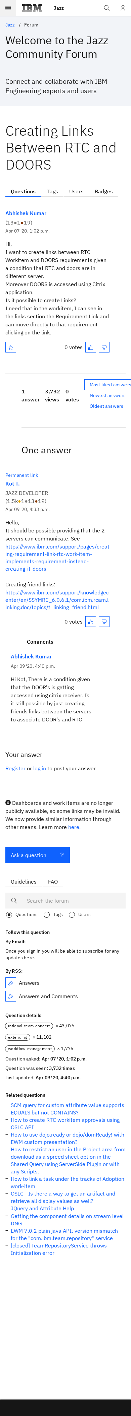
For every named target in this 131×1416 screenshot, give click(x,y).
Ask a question (28, 855)
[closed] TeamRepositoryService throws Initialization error (59, 1249)
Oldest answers (106, 406)
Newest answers (108, 395)
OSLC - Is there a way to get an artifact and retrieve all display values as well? (63, 1197)
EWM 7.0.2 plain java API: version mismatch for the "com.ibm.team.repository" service (64, 1234)
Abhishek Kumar (25, 213)
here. (74, 827)
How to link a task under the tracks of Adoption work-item (67, 1182)
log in (39, 768)
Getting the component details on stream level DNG (67, 1220)
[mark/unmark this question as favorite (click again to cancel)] (10, 347)
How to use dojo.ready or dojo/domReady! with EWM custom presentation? (67, 1138)
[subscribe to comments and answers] (10, 996)
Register (15, 768)
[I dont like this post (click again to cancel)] (104, 347)
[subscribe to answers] (10, 982)
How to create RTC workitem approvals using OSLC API (65, 1123)
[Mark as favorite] (10, 347)
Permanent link (21, 475)
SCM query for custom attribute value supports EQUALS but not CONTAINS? (67, 1109)
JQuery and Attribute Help (42, 1208)
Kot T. (12, 483)
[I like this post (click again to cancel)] (90, 347)
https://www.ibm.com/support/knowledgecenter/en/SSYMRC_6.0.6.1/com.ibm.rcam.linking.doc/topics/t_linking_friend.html (57, 599)
